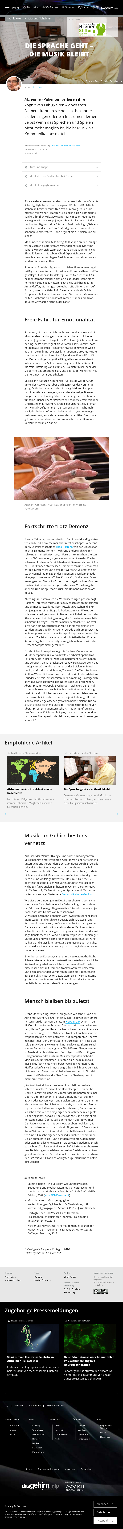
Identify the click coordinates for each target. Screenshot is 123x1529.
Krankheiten (14, 18)
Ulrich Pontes (38, 87)
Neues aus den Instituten (22, 1320)
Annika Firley (74, 145)
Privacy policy (19, 1516)
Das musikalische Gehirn (77, 894)
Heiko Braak (73, 1021)
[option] (92, 29)
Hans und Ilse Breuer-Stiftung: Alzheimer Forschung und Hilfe (92, 29)
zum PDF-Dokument (57, 1195)
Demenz (34, 359)
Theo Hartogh (64, 547)
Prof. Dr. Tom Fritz (60, 145)
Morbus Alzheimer (39, 18)
